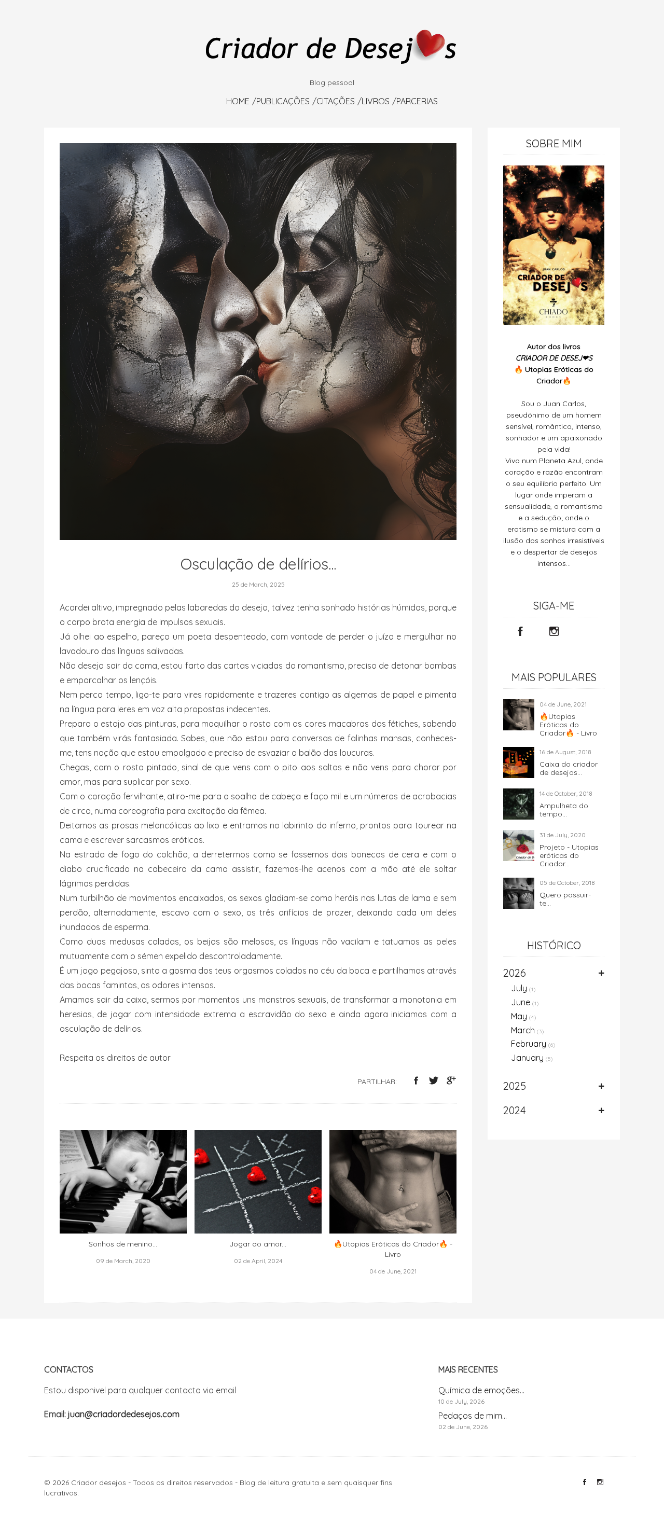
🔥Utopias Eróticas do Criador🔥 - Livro (568, 725)
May (523, 1016)
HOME (238, 101)
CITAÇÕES (335, 101)
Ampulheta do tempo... (564, 810)
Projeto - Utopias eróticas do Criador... (569, 855)
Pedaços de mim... (472, 1415)
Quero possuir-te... (565, 899)
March (527, 1030)
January (532, 1057)
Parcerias (417, 101)
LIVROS (376, 101)
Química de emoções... (481, 1390)
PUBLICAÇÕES (283, 101)
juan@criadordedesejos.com (123, 1414)
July (523, 988)
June (525, 1002)
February (533, 1043)
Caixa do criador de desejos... (569, 768)
